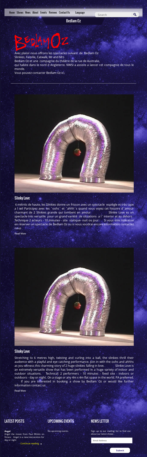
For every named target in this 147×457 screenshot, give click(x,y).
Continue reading (29, 443)
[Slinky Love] (74, 143)
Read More (20, 233)
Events (43, 12)
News (27, 12)
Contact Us (64, 12)
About (35, 12)
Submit (120, 450)
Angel (7, 431)
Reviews (53, 12)
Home (12, 12)
